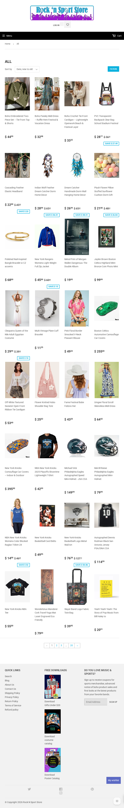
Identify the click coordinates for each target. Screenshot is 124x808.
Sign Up (113, 702)
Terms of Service (13, 705)
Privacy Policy (12, 697)
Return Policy (11, 701)
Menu (9, 35)
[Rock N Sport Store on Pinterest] (92, 789)
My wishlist (113, 780)
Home (7, 44)
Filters (113, 69)
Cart (119, 35)
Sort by (8, 69)
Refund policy (11, 709)
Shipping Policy (12, 693)
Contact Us (10, 689)
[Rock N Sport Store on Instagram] (60, 793)
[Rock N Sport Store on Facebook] (60, 789)
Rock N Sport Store (32, 802)
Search (8, 676)
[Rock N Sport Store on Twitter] (29, 789)
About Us (9, 684)
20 (71, 645)
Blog (7, 680)
